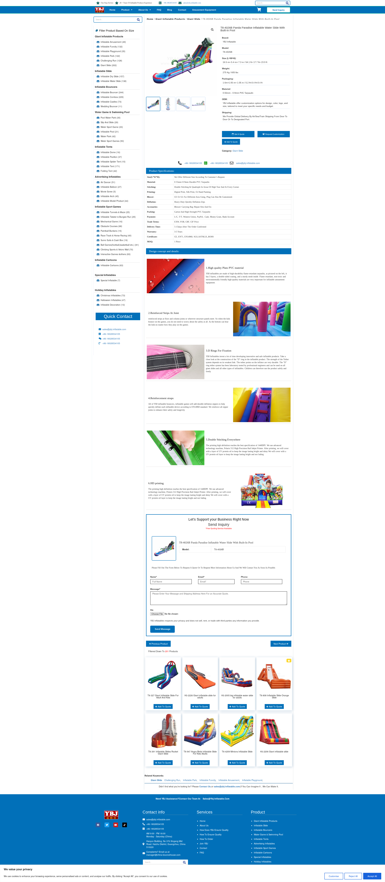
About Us (143, 10)
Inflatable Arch (110, 196)
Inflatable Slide (103, 71)
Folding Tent (109, 170)
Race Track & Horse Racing (116, 235)
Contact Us (205, 786)
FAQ (159, 10)
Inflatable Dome (110, 152)
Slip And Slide (109, 122)
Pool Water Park (110, 117)
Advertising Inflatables (108, 176)
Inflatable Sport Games (108, 206)
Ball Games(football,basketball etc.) (120, 244)
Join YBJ (204, 843)
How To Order (206, 838)
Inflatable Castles (111, 101)
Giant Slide (109, 65)
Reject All (353, 876)
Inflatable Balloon (111, 186)
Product (125, 10)
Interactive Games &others (116, 254)
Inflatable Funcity (112, 46)
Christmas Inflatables (113, 295)
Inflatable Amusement (113, 41)
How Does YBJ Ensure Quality (214, 829)
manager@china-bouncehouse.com (163, 854)
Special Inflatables (105, 275)
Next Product (280, 643)
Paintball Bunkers (111, 230)
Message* (155, 589)
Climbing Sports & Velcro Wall (117, 249)
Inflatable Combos (112, 96)
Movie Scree (108, 191)
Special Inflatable (110, 280)
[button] (212, 29)
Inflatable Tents (103, 146)
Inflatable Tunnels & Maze (115, 212)
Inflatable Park (110, 55)
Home (112, 10)
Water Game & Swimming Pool (112, 112)
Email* (201, 577)
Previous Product (159, 643)
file (151, 610)
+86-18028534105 (170, 3)
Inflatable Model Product (114, 200)
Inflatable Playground (113, 51)
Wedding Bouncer (111, 106)
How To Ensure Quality (211, 834)
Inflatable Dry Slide (112, 76)
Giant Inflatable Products (109, 36)
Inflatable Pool (110, 131)
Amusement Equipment (204, 10)
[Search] (287, 3)
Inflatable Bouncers (106, 87)
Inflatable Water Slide (113, 80)
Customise (334, 876)
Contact (182, 10)
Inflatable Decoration (113, 304)
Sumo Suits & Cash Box (114, 240)
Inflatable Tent (110, 166)
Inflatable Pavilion (111, 156)
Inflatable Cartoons (106, 260)
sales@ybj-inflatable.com (192, 3)
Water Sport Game (112, 126)
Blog (169, 10)
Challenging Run (111, 60)
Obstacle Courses (111, 226)
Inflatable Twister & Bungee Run (118, 216)
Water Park (108, 136)
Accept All (372, 876)
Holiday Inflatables (105, 290)
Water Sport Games (112, 140)
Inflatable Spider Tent (113, 161)
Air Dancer (108, 182)
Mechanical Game (111, 221)
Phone (244, 577)
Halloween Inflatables (113, 300)
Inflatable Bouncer (112, 92)
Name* (153, 577)
